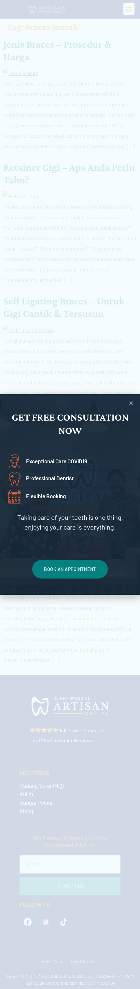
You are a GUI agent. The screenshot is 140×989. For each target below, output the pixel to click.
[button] (131, 403)
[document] (70, 494)
